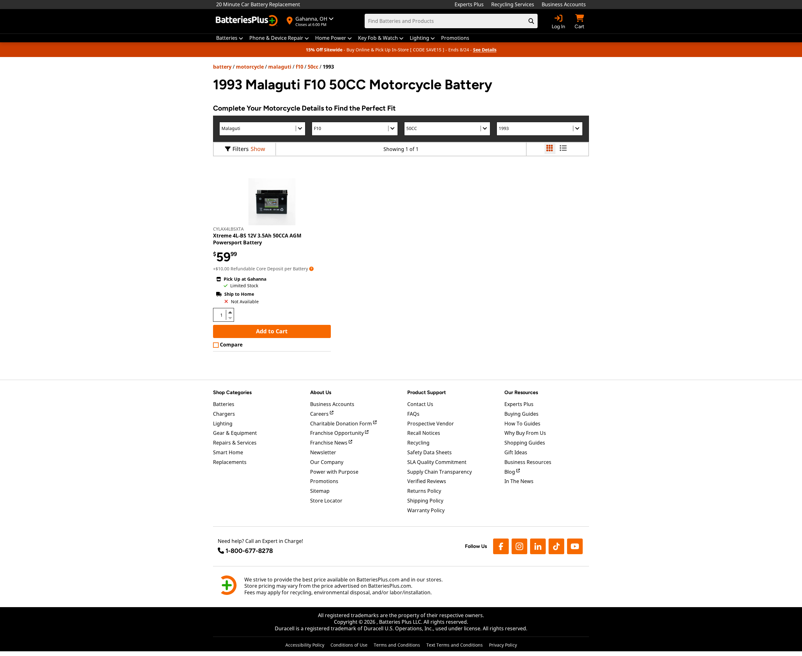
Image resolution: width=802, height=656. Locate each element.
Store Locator (326, 500)
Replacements (230, 462)
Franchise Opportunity (337, 433)
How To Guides (522, 423)
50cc (313, 66)
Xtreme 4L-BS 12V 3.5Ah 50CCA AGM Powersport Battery (257, 239)
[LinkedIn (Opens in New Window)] (538, 546)
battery (222, 66)
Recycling (418, 442)
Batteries (223, 404)
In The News (519, 481)
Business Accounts (564, 4)
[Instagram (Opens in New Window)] (519, 546)
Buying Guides (521, 413)
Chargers (224, 413)
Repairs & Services (235, 442)
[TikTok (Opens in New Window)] (556, 546)
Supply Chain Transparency (439, 471)
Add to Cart (272, 331)
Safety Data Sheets (429, 452)
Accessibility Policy (304, 645)
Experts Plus (469, 4)
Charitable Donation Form (341, 423)
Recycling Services (512, 4)
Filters (240, 149)
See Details (485, 50)
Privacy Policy (503, 645)
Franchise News (329, 442)
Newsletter (323, 452)
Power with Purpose (334, 471)
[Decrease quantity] (230, 317)
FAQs (413, 413)
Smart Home (228, 452)
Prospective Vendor (430, 423)
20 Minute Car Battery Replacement (258, 4)
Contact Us (420, 404)
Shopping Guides (524, 442)
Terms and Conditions (397, 645)
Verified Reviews (426, 481)
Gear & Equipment (235, 433)
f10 (299, 66)
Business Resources (527, 462)
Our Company (326, 462)
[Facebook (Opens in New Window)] (501, 546)
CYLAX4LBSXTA (228, 229)
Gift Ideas (515, 452)
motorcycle (250, 66)
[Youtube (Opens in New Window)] (575, 546)
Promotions (324, 481)
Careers (320, 413)
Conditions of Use (349, 645)
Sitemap (320, 490)
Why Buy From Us (525, 433)
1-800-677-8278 (249, 550)
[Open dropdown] (311, 269)
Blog (510, 471)
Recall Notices (423, 433)
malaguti (279, 66)
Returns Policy (424, 490)
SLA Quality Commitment (436, 462)
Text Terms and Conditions (454, 645)
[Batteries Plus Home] (247, 21)
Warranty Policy (426, 510)
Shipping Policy (425, 500)
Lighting (222, 423)
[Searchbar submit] (531, 21)
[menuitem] (229, 38)
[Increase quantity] (230, 312)
